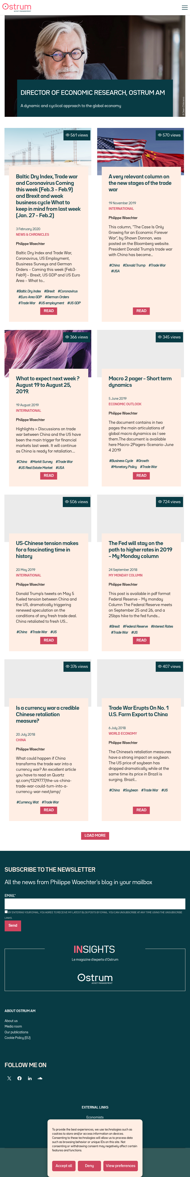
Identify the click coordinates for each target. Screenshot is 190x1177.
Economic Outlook (125, 404)
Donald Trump (135, 265)
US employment (52, 303)
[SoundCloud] (39, 1078)
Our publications (16, 1032)
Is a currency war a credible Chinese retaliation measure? (47, 715)
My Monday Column (125, 575)
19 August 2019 (27, 405)
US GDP (75, 303)
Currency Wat (29, 802)
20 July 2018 (25, 734)
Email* (10, 896)
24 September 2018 (123, 569)
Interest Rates (163, 626)
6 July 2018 (117, 728)
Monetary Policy (125, 466)
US (55, 632)
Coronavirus (69, 291)
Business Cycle (122, 460)
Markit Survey (42, 461)
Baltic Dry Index (30, 291)
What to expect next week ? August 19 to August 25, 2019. (47, 385)
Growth (143, 460)
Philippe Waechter (30, 244)
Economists (95, 1117)
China (115, 265)
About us (11, 1020)
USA (116, 271)
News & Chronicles (32, 234)
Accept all (64, 1166)
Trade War (28, 303)
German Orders (58, 297)
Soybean (131, 790)
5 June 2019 (118, 398)
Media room (13, 1026)
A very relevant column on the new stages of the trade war (140, 183)
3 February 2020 (28, 229)
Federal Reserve (136, 626)
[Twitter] (9, 1078)
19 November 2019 (122, 203)
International (121, 208)
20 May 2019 (25, 569)
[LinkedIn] (29, 1078)
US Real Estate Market (37, 467)
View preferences (120, 1166)
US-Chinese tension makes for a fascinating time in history (47, 550)
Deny (89, 1166)
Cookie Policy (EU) (17, 1037)
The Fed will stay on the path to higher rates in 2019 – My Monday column (140, 550)
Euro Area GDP (31, 297)
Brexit (50, 291)
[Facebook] (19, 1078)
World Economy (123, 733)
